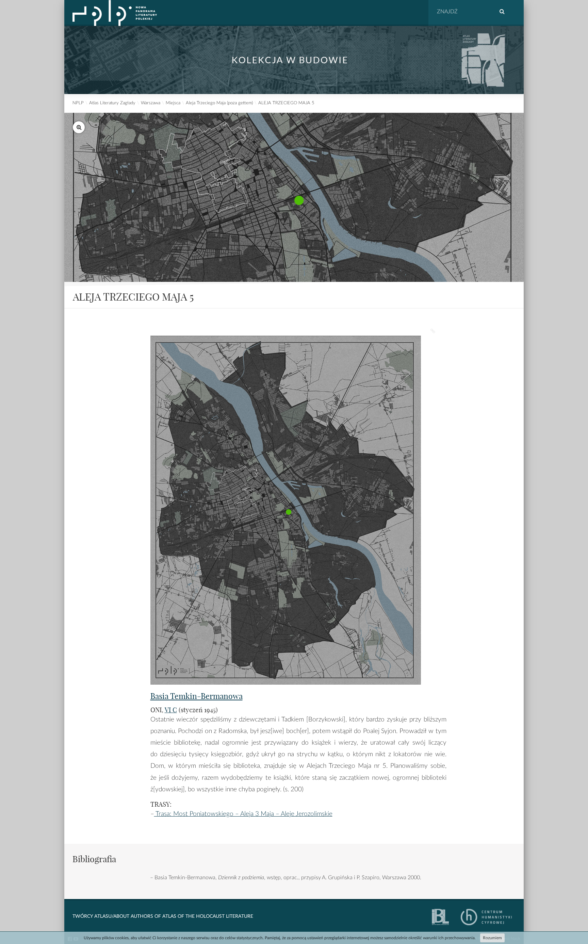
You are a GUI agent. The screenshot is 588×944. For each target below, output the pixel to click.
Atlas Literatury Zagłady (112, 103)
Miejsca (173, 103)
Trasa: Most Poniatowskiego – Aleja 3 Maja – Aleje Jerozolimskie (243, 814)
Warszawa (150, 103)
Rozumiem (492, 938)
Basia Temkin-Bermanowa (196, 696)
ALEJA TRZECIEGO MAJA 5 (286, 103)
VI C (171, 710)
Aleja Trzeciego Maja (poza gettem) (219, 103)
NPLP (78, 103)
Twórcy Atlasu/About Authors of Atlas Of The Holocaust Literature (162, 916)
